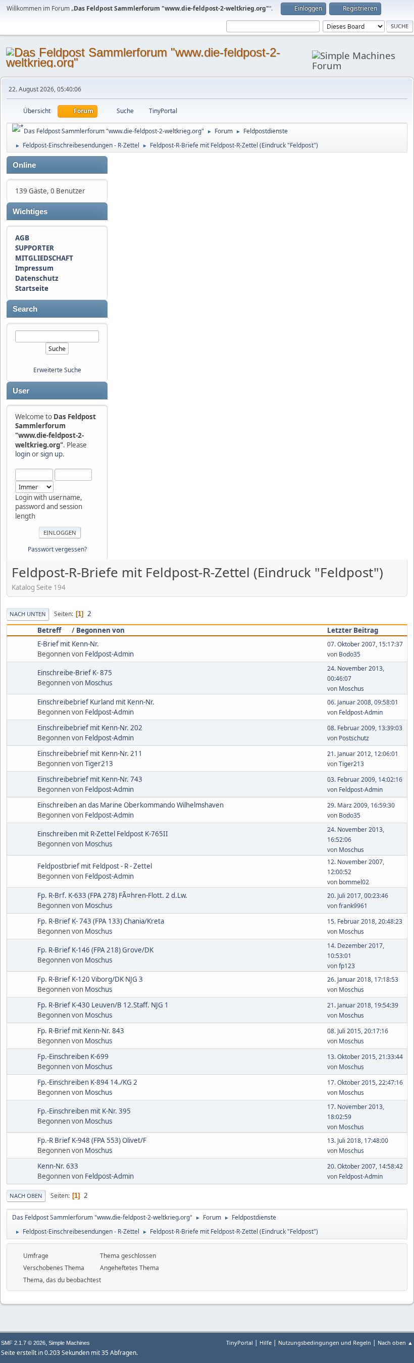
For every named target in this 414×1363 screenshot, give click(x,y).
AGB (22, 237)
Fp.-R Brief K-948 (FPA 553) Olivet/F (91, 1140)
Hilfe (266, 1342)
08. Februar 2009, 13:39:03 (364, 728)
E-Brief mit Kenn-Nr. (68, 643)
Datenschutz (37, 278)
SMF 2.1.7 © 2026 (23, 1343)
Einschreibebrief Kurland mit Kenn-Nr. (95, 701)
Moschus (98, 682)
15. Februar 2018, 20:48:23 (364, 921)
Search (25, 309)
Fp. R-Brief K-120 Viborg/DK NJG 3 (90, 979)
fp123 (347, 966)
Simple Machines (69, 1343)
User (21, 391)
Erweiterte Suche (57, 370)
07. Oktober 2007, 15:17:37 (365, 644)
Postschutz (354, 738)
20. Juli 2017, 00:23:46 (357, 895)
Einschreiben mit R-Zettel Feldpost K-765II (102, 833)
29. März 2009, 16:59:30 (361, 805)
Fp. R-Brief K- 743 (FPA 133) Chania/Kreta (100, 921)
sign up (51, 454)
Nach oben (26, 1195)
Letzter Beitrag (352, 630)
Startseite (31, 288)
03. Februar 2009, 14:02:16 (364, 779)
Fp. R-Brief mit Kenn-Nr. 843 (80, 1030)
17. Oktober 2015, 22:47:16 (365, 1082)
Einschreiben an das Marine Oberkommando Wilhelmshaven (130, 805)
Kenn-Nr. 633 (57, 1166)
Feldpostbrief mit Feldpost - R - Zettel (94, 866)
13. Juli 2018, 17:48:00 (357, 1140)
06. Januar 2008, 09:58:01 (362, 702)
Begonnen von (100, 630)
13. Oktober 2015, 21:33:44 (365, 1056)
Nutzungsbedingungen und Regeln (324, 1342)
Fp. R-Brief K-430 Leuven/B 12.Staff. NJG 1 (103, 1004)
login (22, 454)
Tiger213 (99, 763)
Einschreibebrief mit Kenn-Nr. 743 (89, 779)
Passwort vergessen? (57, 549)
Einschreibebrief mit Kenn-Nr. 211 (89, 753)
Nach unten (28, 614)
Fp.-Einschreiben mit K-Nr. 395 (84, 1111)
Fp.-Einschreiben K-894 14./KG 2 (87, 1082)
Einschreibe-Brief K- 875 (74, 672)
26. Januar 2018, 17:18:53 (362, 979)
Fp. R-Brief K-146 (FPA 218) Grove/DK (95, 949)
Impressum (34, 268)
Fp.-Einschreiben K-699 (73, 1056)
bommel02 (354, 882)
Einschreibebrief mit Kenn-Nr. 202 (89, 727)
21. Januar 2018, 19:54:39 (362, 1005)
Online (24, 165)
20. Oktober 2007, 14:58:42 (365, 1166)
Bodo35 (349, 654)
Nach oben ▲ (395, 1342)
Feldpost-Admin (109, 654)
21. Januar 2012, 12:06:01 (362, 753)
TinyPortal (239, 1342)
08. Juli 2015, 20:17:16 (357, 1031)
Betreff (49, 630)
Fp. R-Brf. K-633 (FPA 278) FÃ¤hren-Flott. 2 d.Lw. (112, 895)
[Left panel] (18, 128)
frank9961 (353, 905)
